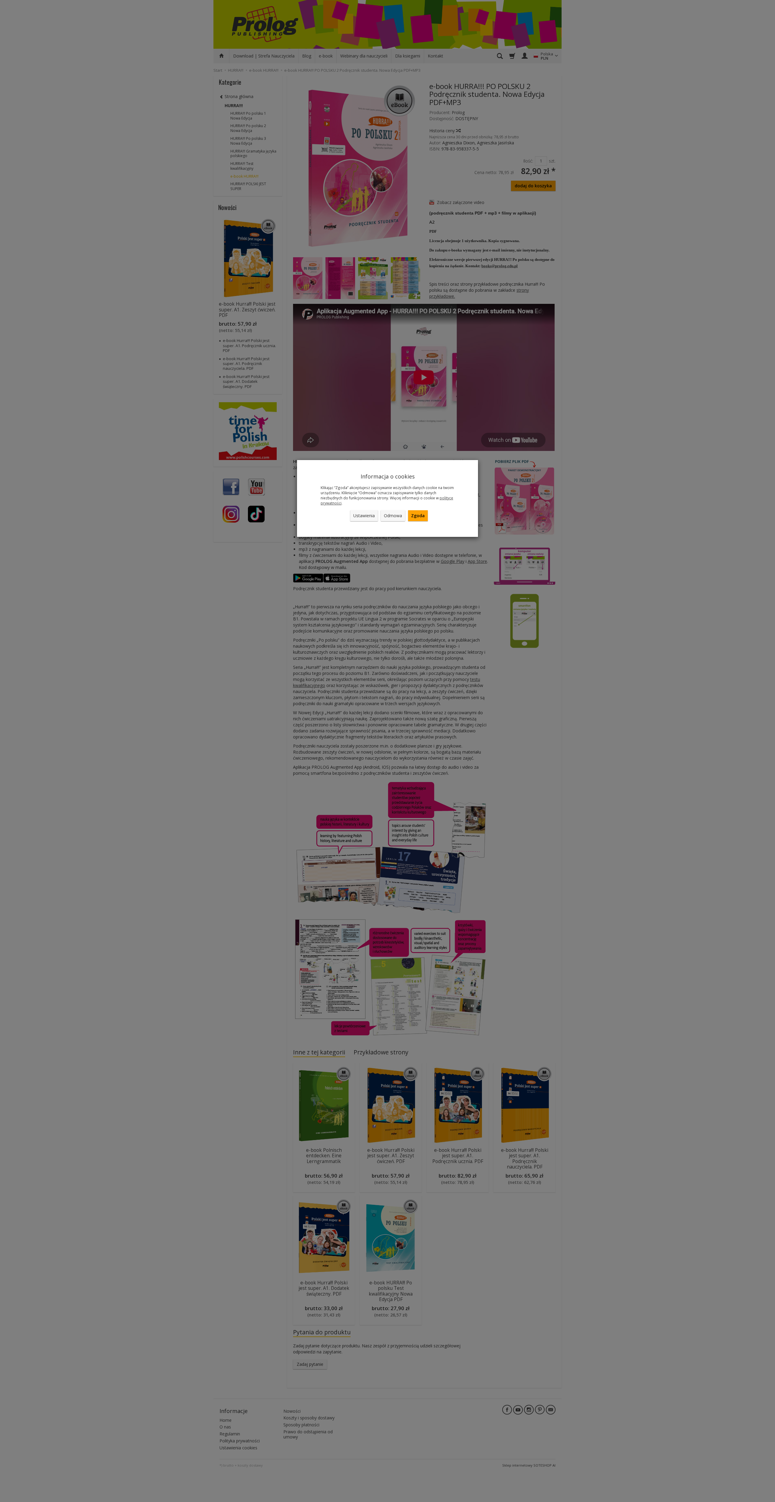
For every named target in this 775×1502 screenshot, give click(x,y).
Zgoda (418, 515)
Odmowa (393, 515)
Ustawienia (364, 515)
